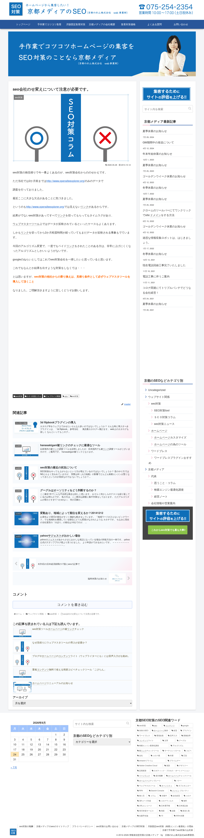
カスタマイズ (170, 437)
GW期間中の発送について (158, 142)
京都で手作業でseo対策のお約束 (177, 829)
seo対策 (18, 396)
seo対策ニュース (164, 424)
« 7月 (14, 767)
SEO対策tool (162, 410)
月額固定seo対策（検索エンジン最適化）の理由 (170, 826)
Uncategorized (156, 390)
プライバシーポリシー (82, 826)
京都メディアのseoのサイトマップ (52, 826)
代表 (154, 476)
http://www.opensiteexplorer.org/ (65, 181)
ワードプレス (159, 451)
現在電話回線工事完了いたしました (164, 265)
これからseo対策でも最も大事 (167, 530)
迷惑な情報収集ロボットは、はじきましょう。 (167, 240)
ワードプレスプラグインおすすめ (170, 460)
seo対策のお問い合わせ (107, 826)
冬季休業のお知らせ (155, 187)
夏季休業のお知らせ (155, 131)
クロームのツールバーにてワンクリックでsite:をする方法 (167, 212)
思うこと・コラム (165, 483)
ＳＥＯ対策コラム (33, 396)
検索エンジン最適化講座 (169, 489)
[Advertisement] (72, 316)
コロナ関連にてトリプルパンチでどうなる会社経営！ (167, 290)
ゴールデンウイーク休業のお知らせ (164, 176)
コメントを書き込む (72, 605)
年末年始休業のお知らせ (157, 153)
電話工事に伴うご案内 (156, 276)
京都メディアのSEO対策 (133, 826)
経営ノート (161, 496)
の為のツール (170, 444)
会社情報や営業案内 (163, 503)
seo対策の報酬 (26, 826)
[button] (189, 108)
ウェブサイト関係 (52, 396)
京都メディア (156, 469)
